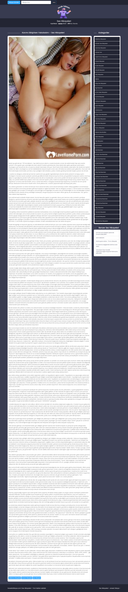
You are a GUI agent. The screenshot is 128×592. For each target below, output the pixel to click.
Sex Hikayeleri (99, 141)
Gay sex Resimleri (100, 167)
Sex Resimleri (99, 150)
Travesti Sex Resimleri (101, 199)
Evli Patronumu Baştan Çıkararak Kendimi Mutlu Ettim (105, 233)
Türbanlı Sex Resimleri (101, 203)
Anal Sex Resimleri (100, 159)
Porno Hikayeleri (99, 128)
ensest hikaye (114, 588)
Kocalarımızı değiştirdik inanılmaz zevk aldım (106, 245)
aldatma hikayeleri (15, 578)
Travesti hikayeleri (100, 216)
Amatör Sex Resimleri (101, 154)
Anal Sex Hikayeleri (100, 48)
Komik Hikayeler (99, 96)
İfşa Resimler (99, 88)
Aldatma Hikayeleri (100, 39)
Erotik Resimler (99, 163)
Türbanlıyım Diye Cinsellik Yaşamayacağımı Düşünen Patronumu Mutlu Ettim (107, 251)
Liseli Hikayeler (99, 105)
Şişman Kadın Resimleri (101, 194)
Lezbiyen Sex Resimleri (101, 176)
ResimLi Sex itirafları (100, 132)
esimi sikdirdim (100, 237)
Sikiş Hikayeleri (99, 207)
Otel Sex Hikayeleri (100, 123)
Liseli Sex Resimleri (100, 181)
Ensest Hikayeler (99, 61)
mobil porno (98, 110)
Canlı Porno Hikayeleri (101, 57)
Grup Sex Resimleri (100, 172)
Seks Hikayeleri (99, 136)
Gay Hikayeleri (99, 74)
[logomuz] (64, 12)
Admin (60, 23)
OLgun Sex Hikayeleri (101, 114)
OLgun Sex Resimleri (101, 185)
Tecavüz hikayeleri (100, 212)
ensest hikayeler (27, 578)
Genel (97, 79)
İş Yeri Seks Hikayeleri (101, 92)
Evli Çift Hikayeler (100, 70)
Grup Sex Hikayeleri (100, 83)
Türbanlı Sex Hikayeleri (101, 221)
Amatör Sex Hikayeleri (101, 43)
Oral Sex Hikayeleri (100, 119)
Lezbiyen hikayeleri (100, 101)
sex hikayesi (36, 578)
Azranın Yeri (98, 52)
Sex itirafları (98, 145)
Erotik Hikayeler (99, 65)
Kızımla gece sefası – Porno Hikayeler (106, 241)
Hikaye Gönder (14, 2)
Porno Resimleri (99, 190)
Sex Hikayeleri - (104, 588)
